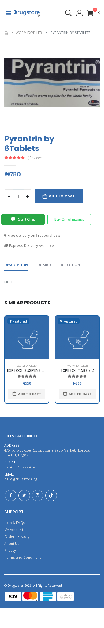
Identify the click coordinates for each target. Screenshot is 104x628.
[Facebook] (10, 495)
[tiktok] (51, 495)
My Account (13, 529)
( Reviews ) (36, 158)
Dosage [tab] (44, 264)
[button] (93, 12)
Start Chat (26, 219)
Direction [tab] (70, 264)
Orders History (16, 536)
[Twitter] (24, 495)
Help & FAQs (14, 522)
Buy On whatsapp (69, 219)
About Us (11, 543)
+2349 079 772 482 (20, 467)
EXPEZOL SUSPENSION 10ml (32, 370)
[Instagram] (37, 495)
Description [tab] (16, 264)
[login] (68, 13)
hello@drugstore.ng (20, 479)
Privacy (10, 550)
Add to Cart (62, 196)
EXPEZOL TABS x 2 (77, 370)
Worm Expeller (29, 32)
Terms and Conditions (23, 557)
